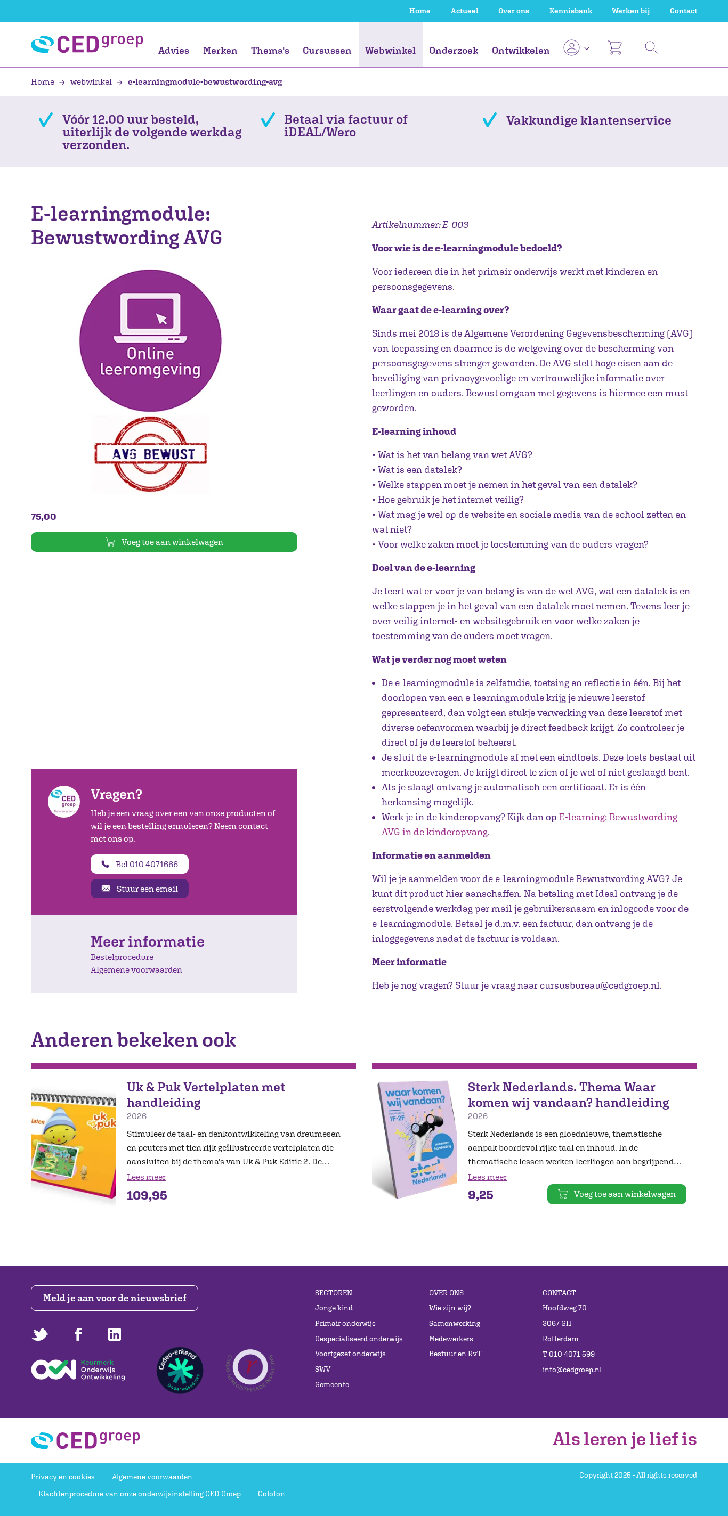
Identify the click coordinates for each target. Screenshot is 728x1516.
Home (420, 10)
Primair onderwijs (345, 1323)
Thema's (270, 50)
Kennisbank (570, 10)
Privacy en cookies (63, 1476)
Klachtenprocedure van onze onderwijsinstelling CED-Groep (139, 1493)
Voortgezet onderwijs (350, 1353)
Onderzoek (453, 50)
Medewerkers (451, 1338)
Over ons (513, 10)
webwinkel (91, 81)
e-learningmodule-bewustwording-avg (204, 81)
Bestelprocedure (122, 956)
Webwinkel (390, 50)
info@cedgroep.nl (572, 1369)
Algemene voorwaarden (136, 969)
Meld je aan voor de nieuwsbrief (115, 1297)
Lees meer (146, 1176)
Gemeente (332, 1384)
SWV (322, 1369)
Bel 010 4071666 (147, 864)
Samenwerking (454, 1323)
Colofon (271, 1493)
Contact (683, 10)
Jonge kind (334, 1307)
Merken (220, 50)
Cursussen (327, 50)
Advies (173, 50)
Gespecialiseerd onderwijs (359, 1338)
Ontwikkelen (521, 50)
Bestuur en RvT (455, 1353)
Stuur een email (147, 888)
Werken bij (631, 10)
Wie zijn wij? (450, 1307)
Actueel (465, 10)
